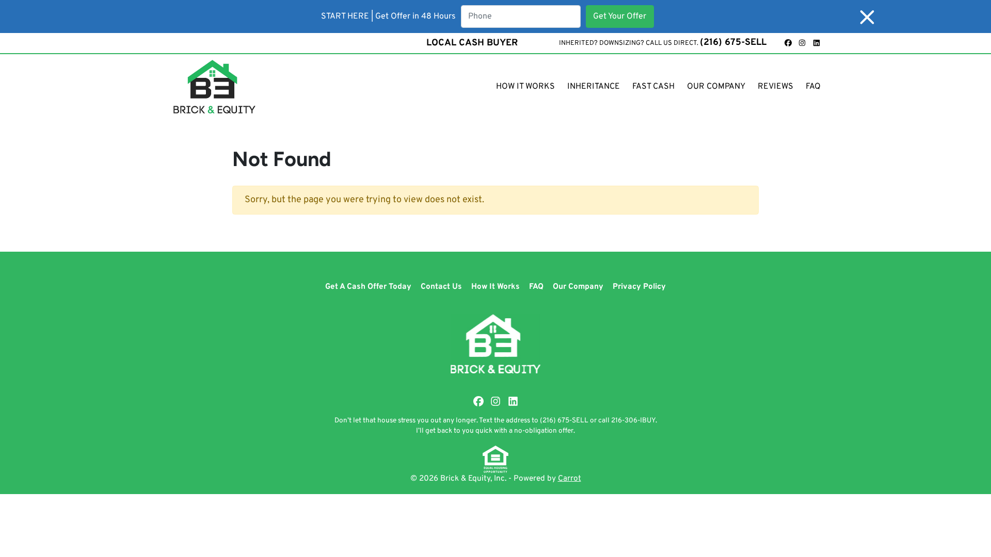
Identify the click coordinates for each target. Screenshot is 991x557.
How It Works (525, 86)
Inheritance (593, 86)
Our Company (716, 86)
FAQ (813, 86)
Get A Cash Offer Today (368, 287)
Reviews (775, 86)
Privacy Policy (639, 287)
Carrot (569, 478)
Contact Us (441, 287)
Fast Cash (653, 86)
